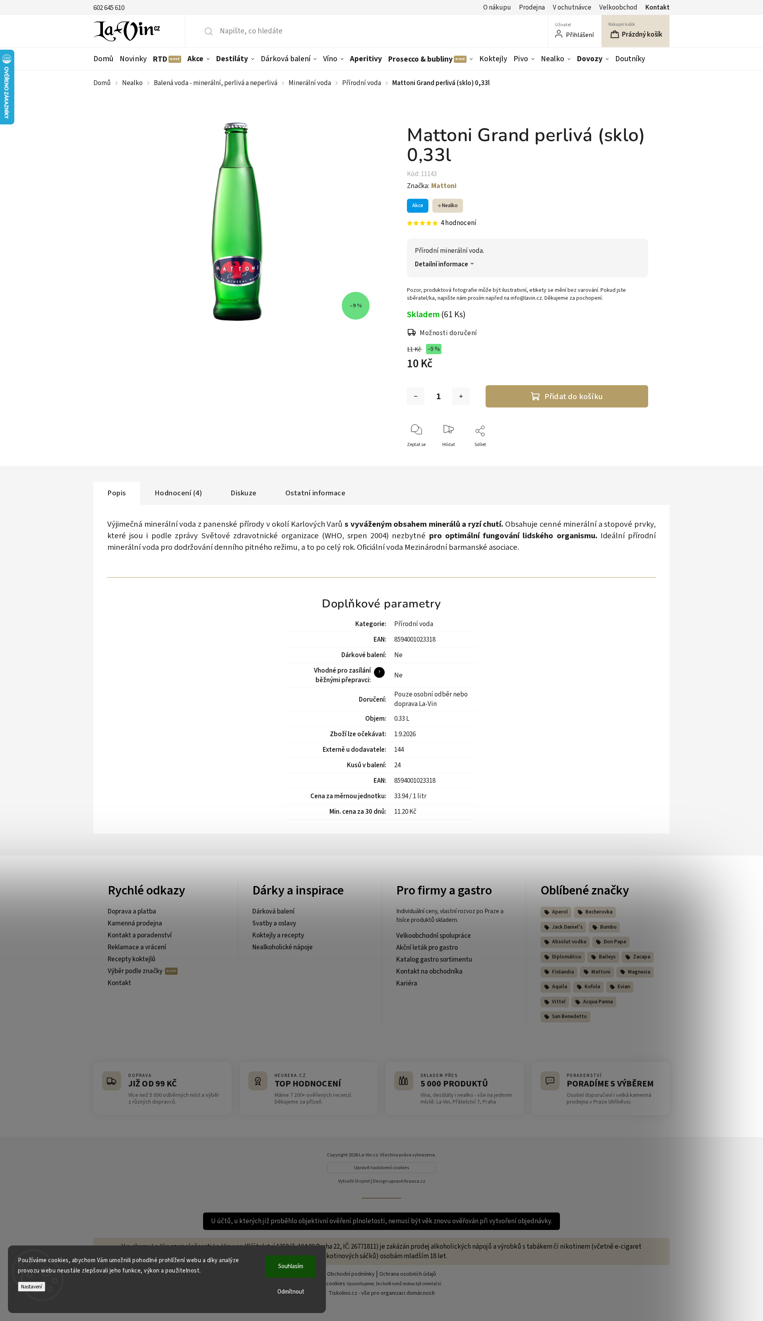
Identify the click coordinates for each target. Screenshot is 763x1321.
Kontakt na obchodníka (429, 971)
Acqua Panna (598, 1001)
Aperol (560, 912)
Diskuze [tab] (243, 493)
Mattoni (600, 972)
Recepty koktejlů (131, 959)
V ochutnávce (572, 7)
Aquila (559, 986)
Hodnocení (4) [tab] (178, 493)
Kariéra (406, 983)
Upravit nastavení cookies (381, 1167)
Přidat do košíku (573, 396)
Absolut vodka (569, 941)
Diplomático (566, 956)
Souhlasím (290, 1266)
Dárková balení (273, 911)
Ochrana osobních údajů (407, 1274)
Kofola (592, 986)
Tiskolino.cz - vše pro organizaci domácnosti (382, 1293)
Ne (398, 655)
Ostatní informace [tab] (315, 493)
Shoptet (362, 1181)
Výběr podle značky (136, 971)
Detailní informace (441, 264)
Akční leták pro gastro (427, 947)
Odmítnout (290, 1292)
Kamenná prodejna (135, 923)
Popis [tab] (116, 493)
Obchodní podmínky (351, 1274)
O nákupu (497, 7)
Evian (624, 986)
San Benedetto (569, 1016)
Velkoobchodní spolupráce (433, 936)
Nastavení (31, 1286)
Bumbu (608, 927)
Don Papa (615, 941)
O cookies (333, 1284)
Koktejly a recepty (278, 935)
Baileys (607, 956)
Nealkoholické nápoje (282, 947)
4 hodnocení (458, 223)
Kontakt (657, 7)
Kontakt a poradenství (140, 935)
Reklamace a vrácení (137, 947)
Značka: (432, 186)
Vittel (558, 1001)
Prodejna (532, 7)
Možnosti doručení (448, 333)
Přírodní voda (413, 624)
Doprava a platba (132, 911)
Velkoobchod (618, 7)
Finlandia (563, 972)
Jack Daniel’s (567, 927)
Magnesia (639, 972)
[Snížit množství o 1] (415, 396)
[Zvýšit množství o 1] (461, 396)
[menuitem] (104, 59)
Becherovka (598, 912)
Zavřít (635, 457)
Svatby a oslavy (274, 923)
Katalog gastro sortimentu (434, 959)
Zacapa (641, 956)
